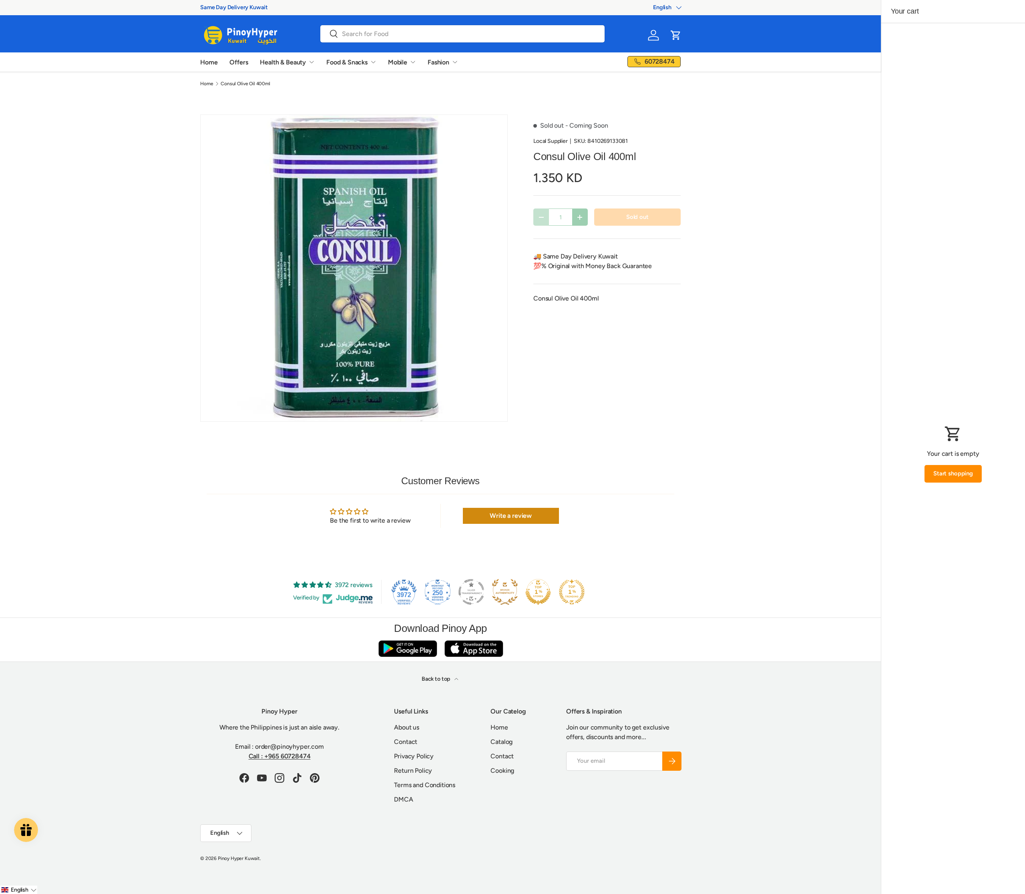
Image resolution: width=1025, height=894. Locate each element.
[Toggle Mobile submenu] (413, 62)
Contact (405, 742)
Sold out (637, 216)
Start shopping (953, 473)
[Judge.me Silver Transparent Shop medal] (471, 592)
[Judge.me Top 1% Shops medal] (538, 592)
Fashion (438, 62)
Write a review (511, 515)
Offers (238, 62)
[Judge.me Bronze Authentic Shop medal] (505, 592)
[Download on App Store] (474, 648)
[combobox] (462, 33)
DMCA (403, 799)
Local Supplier (550, 141)
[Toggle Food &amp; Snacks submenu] (373, 62)
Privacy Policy (414, 756)
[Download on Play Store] (408, 648)
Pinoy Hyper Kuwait (239, 858)
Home (208, 62)
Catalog (501, 742)
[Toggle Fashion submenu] (455, 62)
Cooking (502, 770)
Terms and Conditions (424, 785)
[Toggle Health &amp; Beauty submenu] (311, 62)
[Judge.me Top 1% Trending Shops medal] (572, 592)
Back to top (436, 679)
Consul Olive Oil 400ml (245, 83)
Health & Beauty (283, 62)
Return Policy (413, 770)
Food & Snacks (347, 62)
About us (406, 727)
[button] (676, 35)
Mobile (397, 62)
